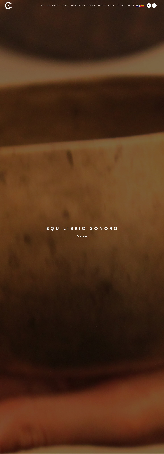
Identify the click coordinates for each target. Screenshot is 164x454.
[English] (137, 5)
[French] (139, 5)
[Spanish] (142, 5)
